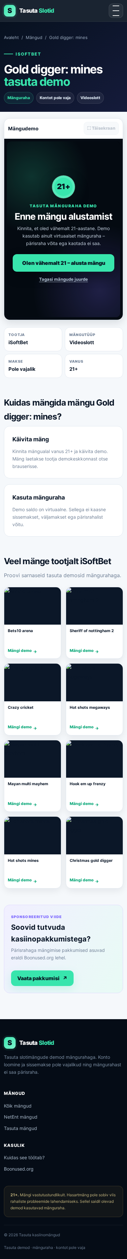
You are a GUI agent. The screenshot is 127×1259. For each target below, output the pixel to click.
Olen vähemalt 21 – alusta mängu (63, 263)
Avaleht (11, 37)
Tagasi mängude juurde (63, 279)
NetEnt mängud (20, 1117)
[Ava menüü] (116, 11)
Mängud (34, 37)
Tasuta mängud (20, 1128)
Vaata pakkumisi (42, 978)
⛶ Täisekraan (101, 128)
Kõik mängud (18, 1106)
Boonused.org (19, 1169)
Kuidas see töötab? (24, 1157)
